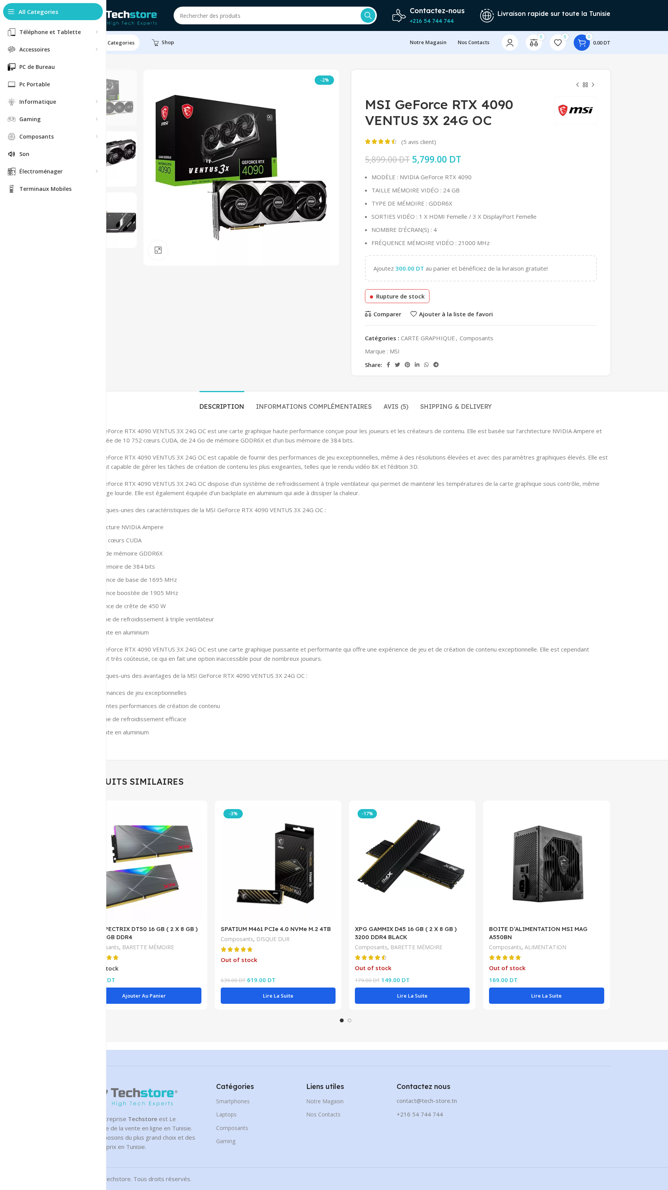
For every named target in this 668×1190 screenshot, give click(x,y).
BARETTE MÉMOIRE (148, 947)
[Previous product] (577, 85)
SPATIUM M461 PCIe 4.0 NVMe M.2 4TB (276, 929)
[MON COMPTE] (510, 42)
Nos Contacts (323, 1114)
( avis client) (418, 142)
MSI (395, 351)
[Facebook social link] (388, 365)
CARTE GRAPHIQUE (428, 338)
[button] (144, 996)
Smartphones (233, 1101)
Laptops (226, 1114)
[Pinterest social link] (407, 365)
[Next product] (593, 85)
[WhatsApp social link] (426, 365)
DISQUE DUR (273, 939)
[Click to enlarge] (158, 250)
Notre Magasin (325, 1101)
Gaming (225, 1141)
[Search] (368, 15)
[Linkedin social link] (417, 365)
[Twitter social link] (397, 365)
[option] (109, 97)
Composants (476, 338)
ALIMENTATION (545, 947)
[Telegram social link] (436, 365)
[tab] (221, 403)
